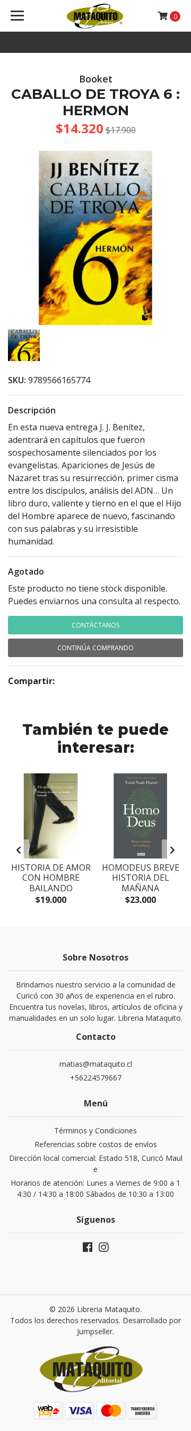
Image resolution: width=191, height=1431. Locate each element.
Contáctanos (95, 625)
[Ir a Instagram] (103, 1249)
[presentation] (18, 850)
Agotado (26, 571)
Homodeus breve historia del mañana (140, 877)
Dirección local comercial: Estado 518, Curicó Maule (96, 1163)
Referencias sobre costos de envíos (95, 1144)
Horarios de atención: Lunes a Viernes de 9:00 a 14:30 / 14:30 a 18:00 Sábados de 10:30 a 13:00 (95, 1188)
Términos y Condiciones (95, 1130)
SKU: (17, 380)
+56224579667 (95, 1078)
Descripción (32, 410)
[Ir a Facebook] (87, 1249)
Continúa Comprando (95, 647)
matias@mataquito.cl (95, 1064)
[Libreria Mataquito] (95, 16)
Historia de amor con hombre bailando (51, 877)
